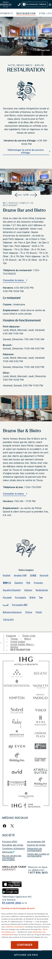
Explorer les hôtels (36, 845)
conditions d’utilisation (14, 926)
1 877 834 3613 (38, 872)
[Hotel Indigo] (5, 4)
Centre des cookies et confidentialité (38, 855)
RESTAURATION (26, 13)
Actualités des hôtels (12, 845)
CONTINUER (24, 945)
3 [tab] (26, 52)
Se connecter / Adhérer (36, 4)
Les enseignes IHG (36, 841)
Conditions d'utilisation (13, 848)
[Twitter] (12, 826)
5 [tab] (30, 52)
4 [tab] (28, 53)
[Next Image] (34, 195)
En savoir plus (11, 902)
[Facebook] (5, 826)
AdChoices (7, 852)
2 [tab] (24, 52)
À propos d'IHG (9, 841)
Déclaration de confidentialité (34, 849)
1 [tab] (21, 52)
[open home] (2, 642)
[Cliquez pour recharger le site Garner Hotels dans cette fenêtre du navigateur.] (40, 758)
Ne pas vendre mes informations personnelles (12, 857)
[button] (50, 4)
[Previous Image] (18, 195)
